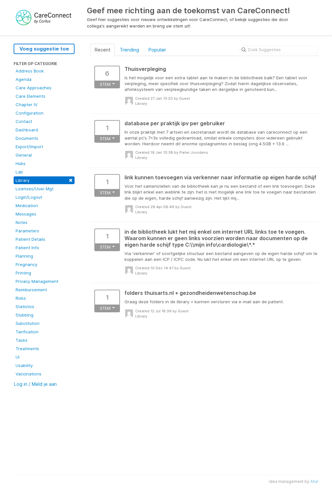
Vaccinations (29, 373)
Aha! (314, 481)
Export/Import (29, 146)
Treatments (27, 348)
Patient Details (30, 239)
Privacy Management (37, 281)
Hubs (21, 163)
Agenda (23, 79)
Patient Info (27, 247)
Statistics (25, 306)
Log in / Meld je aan (35, 384)
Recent (102, 50)
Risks (21, 298)
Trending (129, 50)
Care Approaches (34, 87)
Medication (27, 205)
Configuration (29, 113)
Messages (26, 214)
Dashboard (27, 129)
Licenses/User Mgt (34, 188)
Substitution (28, 323)
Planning (24, 256)
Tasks (22, 340)
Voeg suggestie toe (44, 49)
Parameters (27, 230)
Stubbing (24, 314)
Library (44, 179)
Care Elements (30, 96)
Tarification (27, 331)
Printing (23, 272)
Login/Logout (29, 197)
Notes (22, 222)
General (24, 155)
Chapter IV (27, 104)
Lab (19, 171)
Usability (24, 365)
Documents (27, 138)
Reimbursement (31, 289)
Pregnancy (26, 264)
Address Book (30, 70)
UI (17, 357)
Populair (157, 50)
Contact (24, 121)
